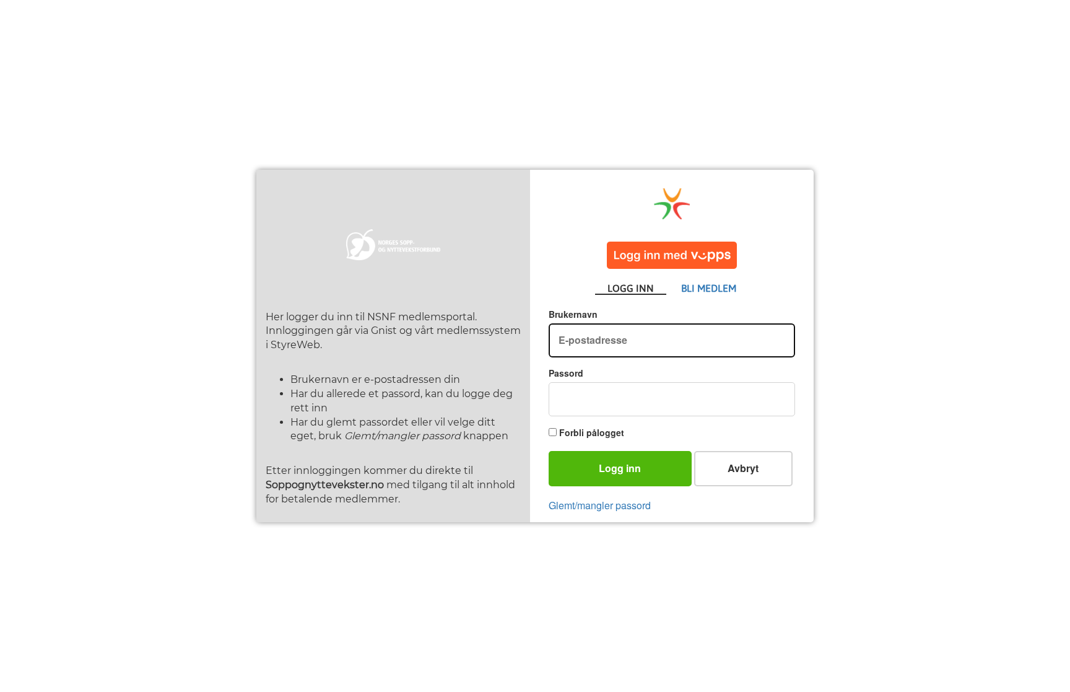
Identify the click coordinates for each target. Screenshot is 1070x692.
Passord (566, 373)
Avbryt (743, 468)
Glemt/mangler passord (600, 505)
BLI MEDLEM (708, 288)
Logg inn (620, 468)
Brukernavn (573, 314)
